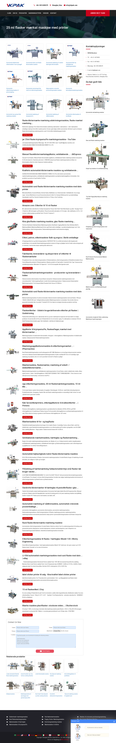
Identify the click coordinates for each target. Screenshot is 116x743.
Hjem (9, 13)
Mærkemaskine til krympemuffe (18, 724)
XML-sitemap (65, 739)
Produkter (23, 13)
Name (13, 627)
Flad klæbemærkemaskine (52, 717)
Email (50, 627)
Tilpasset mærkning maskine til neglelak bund (71, 695)
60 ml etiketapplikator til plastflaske (70, 674)
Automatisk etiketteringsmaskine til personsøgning (12, 90)
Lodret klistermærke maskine (42, 674)
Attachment (49, 631)
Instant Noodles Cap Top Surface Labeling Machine (27, 674)
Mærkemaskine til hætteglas (17, 722)
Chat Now (92, 738)
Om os (15, 13)
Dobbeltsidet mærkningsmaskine (18, 717)
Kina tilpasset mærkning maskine (55, 674)
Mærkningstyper (35, 13)
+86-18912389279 (42, 5)
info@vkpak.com (71, 5)
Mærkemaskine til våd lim (52, 724)
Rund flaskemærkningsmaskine (17, 719)
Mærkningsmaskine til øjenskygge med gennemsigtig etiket (26, 695)
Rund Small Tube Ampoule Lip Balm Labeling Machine (41, 695)
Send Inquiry (46, 651)
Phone (13, 631)
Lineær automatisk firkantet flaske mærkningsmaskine (12, 674)
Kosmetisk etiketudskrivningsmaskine (56, 695)
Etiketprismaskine (10, 694)
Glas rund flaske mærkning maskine (95, 140)
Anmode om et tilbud (98, 13)
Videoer (45, 13)
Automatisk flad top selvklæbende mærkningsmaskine (71, 64)
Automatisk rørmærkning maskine (95, 112)
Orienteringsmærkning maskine (53, 722)
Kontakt (53, 13)
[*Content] (12, 647)
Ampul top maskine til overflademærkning (97, 168)
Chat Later (102, 738)
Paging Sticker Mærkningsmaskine (54, 719)
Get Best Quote (27, 135)
